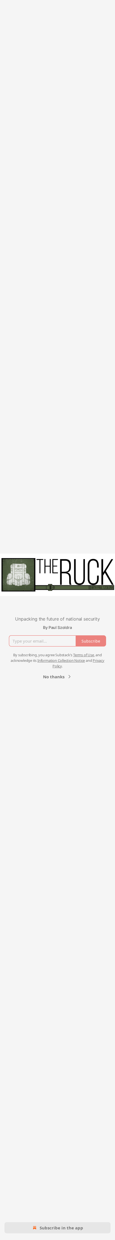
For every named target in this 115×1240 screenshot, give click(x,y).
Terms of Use (83, 654)
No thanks (53, 676)
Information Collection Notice (61, 660)
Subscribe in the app (61, 1228)
